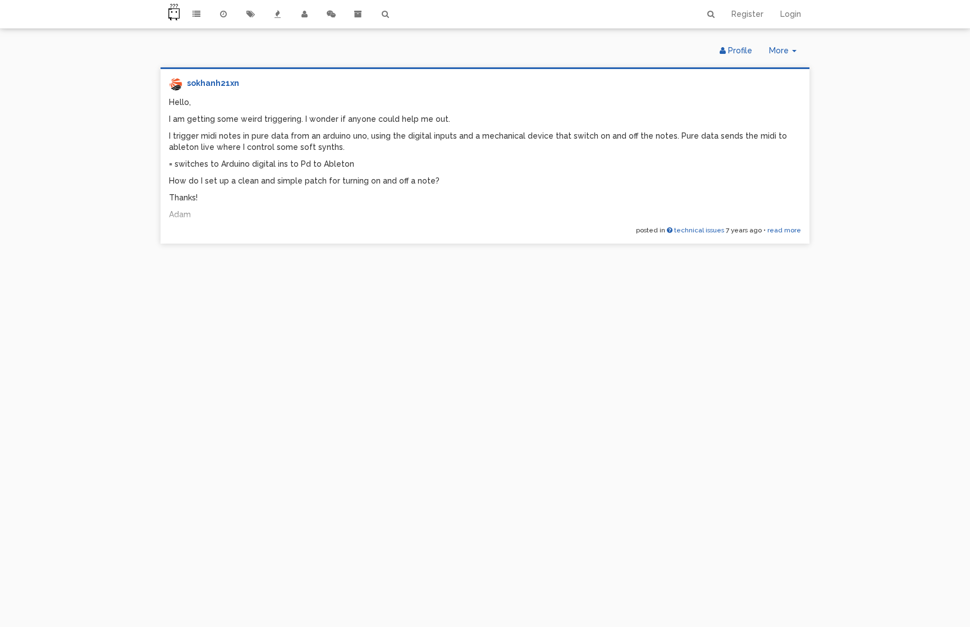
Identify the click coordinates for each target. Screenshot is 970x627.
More (787, 53)
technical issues (698, 230)
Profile (739, 50)
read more (784, 230)
